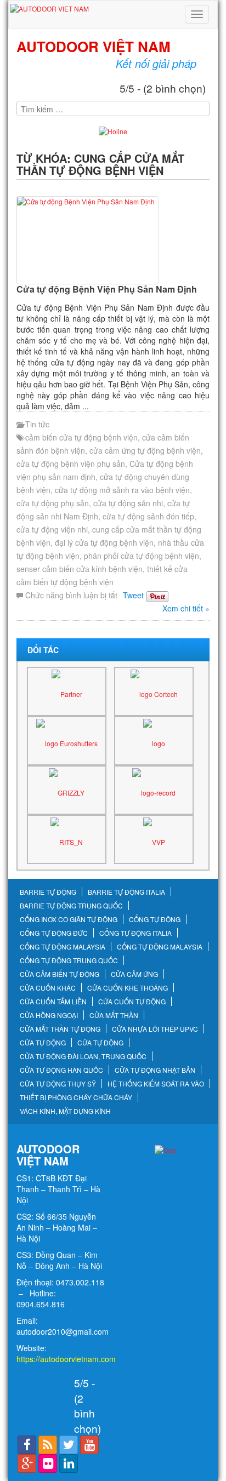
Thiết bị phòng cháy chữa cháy (76, 1097)
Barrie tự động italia (126, 892)
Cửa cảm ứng (134, 974)
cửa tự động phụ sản (52, 503)
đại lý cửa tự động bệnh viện (104, 542)
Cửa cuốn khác (48, 987)
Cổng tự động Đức (54, 933)
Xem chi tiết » (186, 608)
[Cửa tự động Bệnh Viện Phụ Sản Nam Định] (113, 240)
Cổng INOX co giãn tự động (68, 919)
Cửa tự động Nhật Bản (155, 1070)
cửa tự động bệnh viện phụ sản (70, 463)
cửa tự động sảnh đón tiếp (148, 516)
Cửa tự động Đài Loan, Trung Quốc (83, 1056)
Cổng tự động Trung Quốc (69, 960)
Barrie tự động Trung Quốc (71, 905)
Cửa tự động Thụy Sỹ (58, 1083)
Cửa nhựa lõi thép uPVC (155, 1029)
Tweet (133, 595)
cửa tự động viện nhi (52, 529)
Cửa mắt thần (113, 1015)
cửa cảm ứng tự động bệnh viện (145, 450)
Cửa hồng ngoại (49, 1015)
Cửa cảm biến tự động (59, 974)
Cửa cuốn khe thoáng (127, 987)
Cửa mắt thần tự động (60, 1029)
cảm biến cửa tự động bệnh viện (81, 437)
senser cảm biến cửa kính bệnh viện (79, 568)
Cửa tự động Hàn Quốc (61, 1070)
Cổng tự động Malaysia (62, 946)
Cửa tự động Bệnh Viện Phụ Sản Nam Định (106, 289)
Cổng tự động (154, 919)
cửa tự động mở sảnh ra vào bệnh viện (122, 489)
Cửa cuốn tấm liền (53, 1001)
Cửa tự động (43, 1042)
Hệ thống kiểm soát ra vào (156, 1083)
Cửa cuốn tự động (132, 1001)
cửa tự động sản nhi (128, 503)
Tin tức (37, 424)
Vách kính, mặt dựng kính (65, 1111)
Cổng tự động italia (135, 933)
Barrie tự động (48, 892)
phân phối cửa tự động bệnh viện (141, 555)
